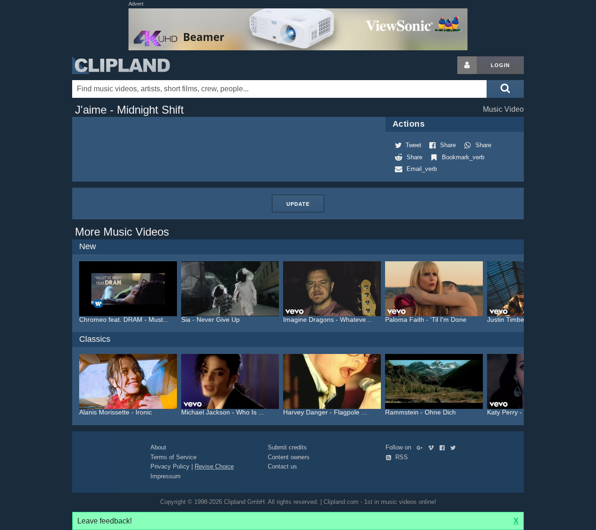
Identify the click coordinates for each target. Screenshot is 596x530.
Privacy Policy (170, 466)
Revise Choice (214, 466)
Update (298, 204)
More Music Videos (122, 231)
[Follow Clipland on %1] (422, 447)
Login (500, 65)
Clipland (121, 65)
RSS (400, 457)
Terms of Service (173, 457)
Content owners (289, 457)
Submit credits (287, 447)
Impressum (165, 476)
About (158, 447)
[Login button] (467, 65)
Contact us (282, 466)
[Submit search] (505, 89)
